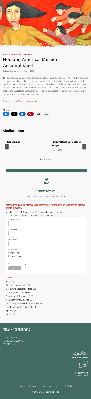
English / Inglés (15, 253)
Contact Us (67, 386)
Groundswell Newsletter (17, 296)
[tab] (40, 159)
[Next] (84, 146)
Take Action (33, 386)
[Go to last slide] (7, 146)
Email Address (13, 219)
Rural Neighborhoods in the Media (18, 54)
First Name (12, 229)
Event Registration (50, 386)
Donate (22, 386)
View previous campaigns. (18, 264)
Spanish (10, 310)
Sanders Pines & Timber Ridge (20, 307)
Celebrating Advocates (16, 285)
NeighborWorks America (17, 299)
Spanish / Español (16, 256)
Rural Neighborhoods (13, 71)
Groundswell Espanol (16, 292)
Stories (9, 314)
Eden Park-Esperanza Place (19, 288)
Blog (8, 281)
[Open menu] (86, 24)
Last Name (12, 239)
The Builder (13, 141)
